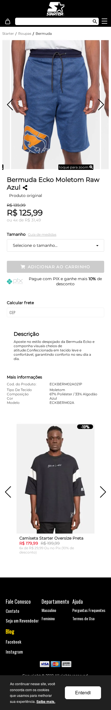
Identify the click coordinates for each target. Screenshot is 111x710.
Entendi (83, 692)
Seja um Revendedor (22, 620)
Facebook (13, 641)
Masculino (49, 610)
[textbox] (50, 21)
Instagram (14, 651)
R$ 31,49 (33, 220)
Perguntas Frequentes (88, 610)
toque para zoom (74, 167)
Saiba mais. (45, 701)
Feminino (48, 618)
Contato (12, 611)
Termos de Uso (83, 618)
